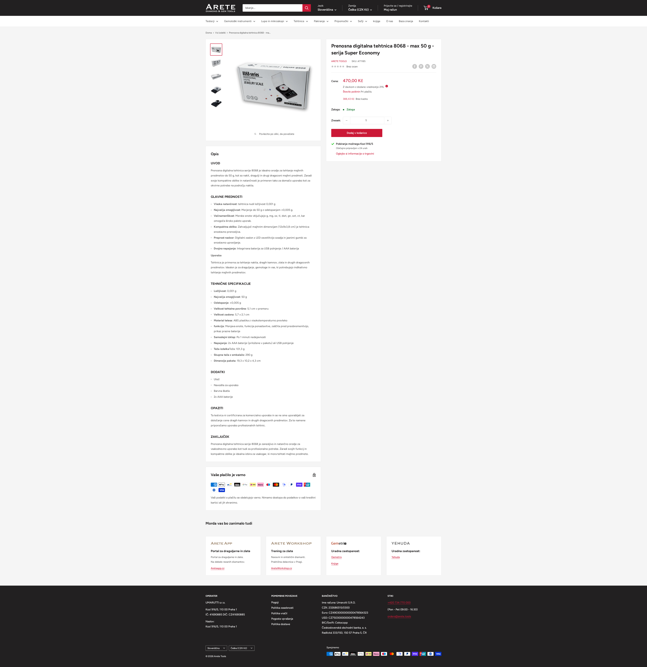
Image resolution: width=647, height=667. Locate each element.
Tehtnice (299, 21)
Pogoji (275, 602)
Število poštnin (351, 91)
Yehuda (396, 557)
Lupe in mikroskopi (272, 21)
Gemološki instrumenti (238, 21)
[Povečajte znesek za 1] (387, 120)
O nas (389, 21)
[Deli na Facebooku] (414, 66)
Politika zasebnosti (282, 607)
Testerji (210, 21)
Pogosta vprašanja (282, 618)
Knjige (334, 563)
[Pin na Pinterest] (421, 66)
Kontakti (424, 21)
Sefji (360, 21)
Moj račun (390, 9)
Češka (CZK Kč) (239, 648)
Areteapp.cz (217, 568)
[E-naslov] (434, 66)
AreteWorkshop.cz (281, 568)
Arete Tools (339, 61)
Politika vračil (279, 613)
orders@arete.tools (399, 616)
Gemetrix (336, 557)
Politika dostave (280, 624)
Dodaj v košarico (357, 132)
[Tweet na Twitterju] (427, 66)
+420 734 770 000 (399, 602)
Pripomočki (341, 21)
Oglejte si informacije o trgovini (355, 153)
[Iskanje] (306, 8)
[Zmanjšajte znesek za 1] (346, 120)
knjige (376, 21)
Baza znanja (406, 21)
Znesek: (336, 120)
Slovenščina (213, 648)
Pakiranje (319, 21)
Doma (209, 32)
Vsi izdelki (220, 32)
